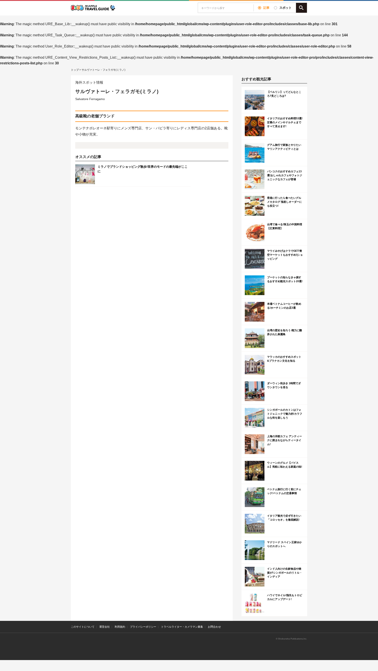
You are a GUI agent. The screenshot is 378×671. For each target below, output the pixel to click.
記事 (266, 7)
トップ (75, 69)
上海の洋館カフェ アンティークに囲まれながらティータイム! (284, 440)
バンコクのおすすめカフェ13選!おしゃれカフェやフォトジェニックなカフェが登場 (284, 175)
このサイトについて (82, 626)
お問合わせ (214, 626)
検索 (301, 8)
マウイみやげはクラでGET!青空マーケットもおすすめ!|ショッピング (285, 254)
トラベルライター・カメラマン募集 (182, 626)
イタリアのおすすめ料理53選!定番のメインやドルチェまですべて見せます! (285, 122)
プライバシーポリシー (143, 626)
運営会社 (104, 626)
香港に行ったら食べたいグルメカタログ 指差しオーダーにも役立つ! (284, 201)
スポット (285, 7)
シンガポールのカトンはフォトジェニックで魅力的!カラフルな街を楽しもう (284, 413)
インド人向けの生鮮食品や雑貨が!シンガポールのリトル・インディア (284, 572)
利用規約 (120, 626)
